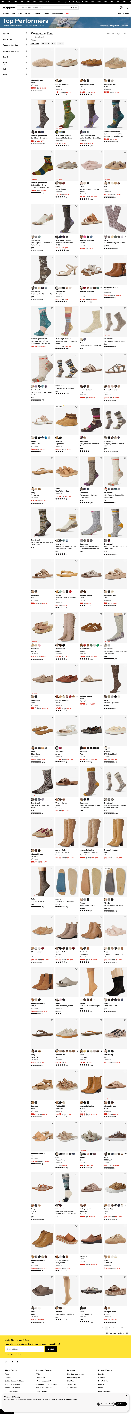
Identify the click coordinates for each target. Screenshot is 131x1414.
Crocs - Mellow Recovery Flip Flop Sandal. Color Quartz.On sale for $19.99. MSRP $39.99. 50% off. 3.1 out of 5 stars (91, 175)
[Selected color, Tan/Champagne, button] (32, 748)
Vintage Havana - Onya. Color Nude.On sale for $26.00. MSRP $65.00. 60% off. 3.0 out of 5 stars (115, 584)
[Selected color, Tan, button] (81, 80)
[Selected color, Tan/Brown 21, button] (32, 1205)
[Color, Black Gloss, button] (84, 1154)
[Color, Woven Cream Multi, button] (36, 489)
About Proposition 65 (44, 1388)
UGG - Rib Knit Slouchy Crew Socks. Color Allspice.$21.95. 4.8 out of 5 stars (115, 227)
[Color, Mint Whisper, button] (60, 591)
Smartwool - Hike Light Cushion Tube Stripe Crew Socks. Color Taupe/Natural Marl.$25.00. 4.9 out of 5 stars (115, 531)
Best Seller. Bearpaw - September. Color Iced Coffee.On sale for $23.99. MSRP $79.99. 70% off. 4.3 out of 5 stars (67, 429)
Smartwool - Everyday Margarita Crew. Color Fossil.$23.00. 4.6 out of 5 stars (67, 377)
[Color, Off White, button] (36, 645)
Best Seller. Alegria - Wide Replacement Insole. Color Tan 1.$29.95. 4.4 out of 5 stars (115, 889)
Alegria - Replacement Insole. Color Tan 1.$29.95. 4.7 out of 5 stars (91, 889)
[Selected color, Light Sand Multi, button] (57, 1051)
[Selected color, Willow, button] (57, 132)
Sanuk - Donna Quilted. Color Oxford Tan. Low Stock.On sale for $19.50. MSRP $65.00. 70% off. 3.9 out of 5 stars (67, 175)
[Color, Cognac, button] (84, 748)
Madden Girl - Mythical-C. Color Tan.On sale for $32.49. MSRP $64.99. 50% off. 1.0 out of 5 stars (67, 1094)
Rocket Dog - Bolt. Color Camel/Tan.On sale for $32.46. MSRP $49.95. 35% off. (115, 1042)
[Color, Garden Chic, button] (94, 1154)
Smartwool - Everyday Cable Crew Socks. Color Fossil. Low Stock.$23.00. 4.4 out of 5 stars (115, 328)
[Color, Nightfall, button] (109, 236)
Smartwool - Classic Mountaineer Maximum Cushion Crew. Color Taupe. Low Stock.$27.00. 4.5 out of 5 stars (115, 636)
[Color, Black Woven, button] (88, 1051)
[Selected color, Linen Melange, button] (105, 999)
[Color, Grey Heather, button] (112, 696)
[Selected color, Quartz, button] (81, 183)
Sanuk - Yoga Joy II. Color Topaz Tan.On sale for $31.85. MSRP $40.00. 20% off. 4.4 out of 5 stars (91, 1042)
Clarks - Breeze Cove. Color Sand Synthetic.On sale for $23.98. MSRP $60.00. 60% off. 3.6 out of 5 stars (42, 429)
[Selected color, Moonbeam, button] (32, 236)
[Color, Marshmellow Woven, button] (91, 1051)
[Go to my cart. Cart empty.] (126, 8)
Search (74, 7)
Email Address (12, 1349)
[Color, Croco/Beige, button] (70, 948)
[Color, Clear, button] (67, 288)
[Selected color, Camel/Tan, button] (105, 1051)
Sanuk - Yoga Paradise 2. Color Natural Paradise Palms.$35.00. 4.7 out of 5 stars (91, 1299)
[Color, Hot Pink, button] (84, 236)
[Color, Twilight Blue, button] (88, 489)
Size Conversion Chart (75, 1374)
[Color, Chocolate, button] (84, 80)
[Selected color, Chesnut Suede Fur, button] (81, 645)
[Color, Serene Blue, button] (45, 288)
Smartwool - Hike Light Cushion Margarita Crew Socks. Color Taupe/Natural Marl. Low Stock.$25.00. (42, 531)
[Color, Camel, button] (109, 1308)
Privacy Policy (72, 1399)
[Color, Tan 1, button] (122, 1205)
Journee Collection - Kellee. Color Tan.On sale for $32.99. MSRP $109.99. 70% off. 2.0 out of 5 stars (42, 1145)
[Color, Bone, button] (36, 999)
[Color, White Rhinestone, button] (36, 948)
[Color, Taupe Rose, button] (60, 1051)
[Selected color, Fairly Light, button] (57, 1308)
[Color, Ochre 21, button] (39, 1205)
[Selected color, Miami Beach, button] (81, 1154)
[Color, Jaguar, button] (118, 183)
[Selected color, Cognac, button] (81, 236)
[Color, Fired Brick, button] (63, 183)
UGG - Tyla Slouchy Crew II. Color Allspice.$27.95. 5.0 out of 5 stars (115, 688)
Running (101, 1384)
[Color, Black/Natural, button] (115, 1205)
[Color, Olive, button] (60, 183)
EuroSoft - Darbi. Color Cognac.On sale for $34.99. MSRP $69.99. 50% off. (91, 1248)
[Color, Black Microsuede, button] (94, 748)
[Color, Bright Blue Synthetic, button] (45, 437)
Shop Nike (104, 26)
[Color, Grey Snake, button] (45, 748)
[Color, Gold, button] (112, 386)
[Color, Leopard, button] (88, 645)
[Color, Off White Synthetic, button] (49, 437)
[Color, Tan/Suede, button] (60, 696)
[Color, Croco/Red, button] (73, 948)
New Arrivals (103, 1381)
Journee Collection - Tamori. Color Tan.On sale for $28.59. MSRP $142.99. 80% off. (115, 840)
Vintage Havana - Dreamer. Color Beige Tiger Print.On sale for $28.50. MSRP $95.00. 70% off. (42, 840)
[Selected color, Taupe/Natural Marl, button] (105, 540)
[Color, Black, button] (60, 80)
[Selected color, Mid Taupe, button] (57, 645)
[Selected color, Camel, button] (105, 80)
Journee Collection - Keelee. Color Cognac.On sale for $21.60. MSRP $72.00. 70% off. (91, 227)
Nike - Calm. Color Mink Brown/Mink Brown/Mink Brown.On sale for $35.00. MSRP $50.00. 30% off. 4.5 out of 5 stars (42, 1299)
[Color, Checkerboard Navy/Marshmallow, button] (115, 1154)
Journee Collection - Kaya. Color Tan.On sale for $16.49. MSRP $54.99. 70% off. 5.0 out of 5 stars (91, 72)
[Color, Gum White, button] (122, 1154)
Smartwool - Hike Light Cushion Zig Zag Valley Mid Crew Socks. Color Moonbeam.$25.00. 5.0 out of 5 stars (67, 531)
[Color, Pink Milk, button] (60, 999)
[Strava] (17, 1362)
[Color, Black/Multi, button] (112, 1256)
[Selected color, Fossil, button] (81, 489)
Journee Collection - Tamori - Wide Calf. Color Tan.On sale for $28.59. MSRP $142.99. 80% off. (67, 840)
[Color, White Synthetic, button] (67, 1154)
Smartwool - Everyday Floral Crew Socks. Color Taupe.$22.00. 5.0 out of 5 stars (42, 279)
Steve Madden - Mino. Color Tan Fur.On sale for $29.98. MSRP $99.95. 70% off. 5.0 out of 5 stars (42, 939)
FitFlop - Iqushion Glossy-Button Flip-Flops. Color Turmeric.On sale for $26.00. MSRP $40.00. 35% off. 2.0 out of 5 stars (67, 584)
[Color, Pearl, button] (39, 948)
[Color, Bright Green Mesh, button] (97, 645)
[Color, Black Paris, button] (63, 288)
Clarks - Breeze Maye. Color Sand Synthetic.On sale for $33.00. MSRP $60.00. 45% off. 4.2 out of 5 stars (67, 1145)
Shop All (125, 26)
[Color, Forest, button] (109, 1051)
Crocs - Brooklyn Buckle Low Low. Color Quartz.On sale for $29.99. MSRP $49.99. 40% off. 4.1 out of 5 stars (115, 939)
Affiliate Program (73, 1378)
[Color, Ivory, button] (63, 696)
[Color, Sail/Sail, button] (39, 1308)
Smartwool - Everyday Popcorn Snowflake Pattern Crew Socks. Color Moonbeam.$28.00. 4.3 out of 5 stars (115, 790)
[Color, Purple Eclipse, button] (36, 236)
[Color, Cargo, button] (109, 948)
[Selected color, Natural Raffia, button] (57, 288)
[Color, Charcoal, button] (36, 132)
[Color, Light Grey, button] (118, 999)
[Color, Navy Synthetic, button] (42, 437)
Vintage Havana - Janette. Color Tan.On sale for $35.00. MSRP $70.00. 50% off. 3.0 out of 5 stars (115, 1299)
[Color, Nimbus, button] (118, 696)
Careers (8, 1378)
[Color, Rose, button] (67, 696)
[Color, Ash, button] (84, 437)
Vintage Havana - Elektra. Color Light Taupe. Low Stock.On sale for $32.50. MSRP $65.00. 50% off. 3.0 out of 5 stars (115, 1094)
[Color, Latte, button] (112, 948)
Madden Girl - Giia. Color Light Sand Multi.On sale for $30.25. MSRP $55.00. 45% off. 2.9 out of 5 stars (67, 1042)
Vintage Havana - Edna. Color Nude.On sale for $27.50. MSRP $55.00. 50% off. (91, 688)
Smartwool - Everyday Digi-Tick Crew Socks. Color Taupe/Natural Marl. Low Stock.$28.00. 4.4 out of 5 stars (42, 790)
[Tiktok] (12, 1362)
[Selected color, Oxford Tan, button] (57, 183)
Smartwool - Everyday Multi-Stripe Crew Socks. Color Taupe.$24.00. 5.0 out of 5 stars (91, 429)
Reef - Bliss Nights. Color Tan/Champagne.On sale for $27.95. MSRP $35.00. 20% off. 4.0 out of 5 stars (42, 739)
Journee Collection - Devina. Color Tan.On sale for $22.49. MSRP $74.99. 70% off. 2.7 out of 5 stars (115, 279)
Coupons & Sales (11, 1391)
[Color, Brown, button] (94, 288)
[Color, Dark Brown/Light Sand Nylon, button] (67, 1051)
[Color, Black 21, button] (36, 1205)
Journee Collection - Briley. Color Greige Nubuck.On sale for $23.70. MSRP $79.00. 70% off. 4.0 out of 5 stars (115, 377)
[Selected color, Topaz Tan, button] (81, 1051)
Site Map (70, 1381)
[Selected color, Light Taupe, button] (105, 1102)
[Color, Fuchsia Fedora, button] (94, 1051)
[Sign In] (121, 8)
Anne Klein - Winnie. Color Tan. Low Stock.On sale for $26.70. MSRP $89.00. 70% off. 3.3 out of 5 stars (42, 636)
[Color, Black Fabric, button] (63, 645)
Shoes (100, 1388)
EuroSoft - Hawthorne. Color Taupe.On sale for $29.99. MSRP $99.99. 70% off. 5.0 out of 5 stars (91, 939)
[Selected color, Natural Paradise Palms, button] (81, 1308)
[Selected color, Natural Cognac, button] (81, 386)
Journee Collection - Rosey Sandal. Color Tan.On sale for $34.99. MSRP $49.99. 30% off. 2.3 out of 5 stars (67, 1248)
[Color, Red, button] (84, 288)
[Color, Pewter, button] (88, 748)
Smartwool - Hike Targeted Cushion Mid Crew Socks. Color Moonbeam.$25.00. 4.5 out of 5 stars (115, 480)
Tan (59, 43)
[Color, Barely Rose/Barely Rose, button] (36, 1308)
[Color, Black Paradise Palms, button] (84, 1308)
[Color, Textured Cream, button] (109, 1256)
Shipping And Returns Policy (46, 1384)
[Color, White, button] (60, 1256)
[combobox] (43, 8)
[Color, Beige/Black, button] (112, 183)
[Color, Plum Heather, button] (63, 236)
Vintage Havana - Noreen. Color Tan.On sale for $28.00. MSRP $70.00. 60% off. (67, 790)
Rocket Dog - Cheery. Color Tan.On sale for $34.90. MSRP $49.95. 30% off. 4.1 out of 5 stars (115, 1196)
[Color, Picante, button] (88, 540)
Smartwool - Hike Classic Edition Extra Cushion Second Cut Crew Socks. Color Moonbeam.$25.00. (91, 531)
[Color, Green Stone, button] (115, 236)
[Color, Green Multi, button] (91, 645)
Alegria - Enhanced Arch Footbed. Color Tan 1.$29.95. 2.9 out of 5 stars (67, 889)
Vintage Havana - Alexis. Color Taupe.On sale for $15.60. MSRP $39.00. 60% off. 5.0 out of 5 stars (42, 72)
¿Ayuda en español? (43, 1381)
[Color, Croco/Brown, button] (45, 1256)
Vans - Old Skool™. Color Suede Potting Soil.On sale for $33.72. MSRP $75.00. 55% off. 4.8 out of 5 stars (115, 1145)
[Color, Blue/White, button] (70, 288)
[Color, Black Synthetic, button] (36, 437)
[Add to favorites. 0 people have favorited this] (52, 49)
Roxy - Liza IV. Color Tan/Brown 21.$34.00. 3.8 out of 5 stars (42, 1196)
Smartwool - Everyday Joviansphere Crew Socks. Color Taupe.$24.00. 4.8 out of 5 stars (115, 429)
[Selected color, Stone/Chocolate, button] (105, 183)
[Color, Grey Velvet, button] (91, 748)
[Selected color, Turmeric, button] (57, 591)
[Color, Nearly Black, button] (84, 999)
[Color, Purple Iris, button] (42, 288)
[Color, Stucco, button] (84, 183)
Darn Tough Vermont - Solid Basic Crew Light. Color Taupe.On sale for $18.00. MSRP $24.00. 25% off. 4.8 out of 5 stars (42, 123)
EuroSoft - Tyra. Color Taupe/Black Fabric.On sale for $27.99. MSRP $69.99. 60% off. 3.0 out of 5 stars (91, 739)
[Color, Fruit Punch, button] (91, 1154)
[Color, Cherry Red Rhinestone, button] (42, 948)
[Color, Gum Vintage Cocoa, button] (118, 1154)
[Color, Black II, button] (60, 437)
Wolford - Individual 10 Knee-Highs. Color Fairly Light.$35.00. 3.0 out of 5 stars (67, 1299)
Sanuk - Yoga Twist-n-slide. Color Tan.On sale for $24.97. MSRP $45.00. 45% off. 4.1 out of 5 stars (67, 480)
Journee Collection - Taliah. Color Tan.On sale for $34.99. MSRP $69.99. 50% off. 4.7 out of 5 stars (42, 1248)
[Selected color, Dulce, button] (57, 999)
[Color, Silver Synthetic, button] (63, 1154)
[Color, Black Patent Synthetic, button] (39, 437)
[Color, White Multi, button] (94, 645)
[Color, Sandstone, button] (118, 948)
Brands (101, 1374)
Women (44, 43)
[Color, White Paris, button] (60, 288)
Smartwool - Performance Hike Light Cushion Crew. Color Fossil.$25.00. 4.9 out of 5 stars (91, 480)
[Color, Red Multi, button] (84, 645)
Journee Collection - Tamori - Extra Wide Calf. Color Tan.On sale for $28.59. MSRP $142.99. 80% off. (91, 840)
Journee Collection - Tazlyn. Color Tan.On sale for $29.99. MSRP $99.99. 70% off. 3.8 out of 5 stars (42, 991)
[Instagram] (6, 1362)
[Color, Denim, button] (42, 132)
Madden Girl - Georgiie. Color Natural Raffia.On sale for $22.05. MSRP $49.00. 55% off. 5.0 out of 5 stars (67, 279)
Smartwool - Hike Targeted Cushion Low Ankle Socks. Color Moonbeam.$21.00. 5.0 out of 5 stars (42, 227)
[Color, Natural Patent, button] (42, 748)
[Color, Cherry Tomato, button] (70, 591)
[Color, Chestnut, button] (84, 1205)
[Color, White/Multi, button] (115, 1256)
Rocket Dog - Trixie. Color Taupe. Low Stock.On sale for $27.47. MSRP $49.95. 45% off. (42, 688)
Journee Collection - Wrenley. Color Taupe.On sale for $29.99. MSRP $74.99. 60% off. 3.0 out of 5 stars (67, 939)
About (7, 1374)
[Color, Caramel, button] (81, 999)
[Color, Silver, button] (91, 288)
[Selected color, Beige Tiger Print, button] (32, 850)
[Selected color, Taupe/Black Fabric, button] (81, 748)
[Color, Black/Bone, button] (60, 1102)
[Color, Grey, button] (112, 80)
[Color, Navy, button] (91, 236)
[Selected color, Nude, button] (105, 591)
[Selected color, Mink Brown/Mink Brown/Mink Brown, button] (32, 1308)
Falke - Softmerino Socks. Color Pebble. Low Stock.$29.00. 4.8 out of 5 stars (42, 889)
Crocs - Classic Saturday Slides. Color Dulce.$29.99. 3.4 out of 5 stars (67, 991)
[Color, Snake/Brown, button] (88, 1102)
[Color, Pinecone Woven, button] (97, 1051)
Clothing (101, 1378)
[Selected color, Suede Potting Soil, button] (105, 1154)
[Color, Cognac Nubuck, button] (118, 386)
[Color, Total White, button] (109, 748)
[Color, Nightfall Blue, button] (118, 437)
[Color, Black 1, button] (63, 999)
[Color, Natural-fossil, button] (115, 437)
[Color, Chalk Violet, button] (84, 339)
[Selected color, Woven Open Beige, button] (32, 489)
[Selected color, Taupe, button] (32, 132)
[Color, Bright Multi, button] (70, 1051)
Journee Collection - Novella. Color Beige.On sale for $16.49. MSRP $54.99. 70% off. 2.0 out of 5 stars (67, 72)
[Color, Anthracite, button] (112, 999)
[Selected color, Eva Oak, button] (32, 1051)
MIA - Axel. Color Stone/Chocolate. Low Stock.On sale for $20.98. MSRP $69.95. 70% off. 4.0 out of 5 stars (115, 175)
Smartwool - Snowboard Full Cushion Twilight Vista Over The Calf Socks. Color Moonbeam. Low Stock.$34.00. (67, 1196)
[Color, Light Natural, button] (63, 1102)
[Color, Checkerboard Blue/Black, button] (112, 1154)
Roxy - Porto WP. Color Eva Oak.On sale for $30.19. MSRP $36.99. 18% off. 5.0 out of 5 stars (42, 1042)
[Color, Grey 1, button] (84, 899)
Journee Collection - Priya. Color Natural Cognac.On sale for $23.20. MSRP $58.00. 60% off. (91, 377)
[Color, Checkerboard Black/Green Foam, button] (109, 1154)
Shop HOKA (114, 26)
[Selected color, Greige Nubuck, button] (105, 386)
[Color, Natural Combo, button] (109, 1205)
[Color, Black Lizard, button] (115, 386)
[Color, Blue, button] (97, 288)
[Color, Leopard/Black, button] (109, 183)
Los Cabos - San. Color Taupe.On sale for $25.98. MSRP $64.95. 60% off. (42, 584)
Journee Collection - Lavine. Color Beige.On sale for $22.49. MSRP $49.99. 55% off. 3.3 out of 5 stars (91, 279)
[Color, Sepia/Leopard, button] (122, 948)
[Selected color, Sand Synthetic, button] (32, 437)
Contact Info (40, 1378)
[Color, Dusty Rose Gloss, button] (88, 1154)
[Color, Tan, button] (88, 288)
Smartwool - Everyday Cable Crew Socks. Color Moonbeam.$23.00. (91, 328)
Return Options (41, 1391)
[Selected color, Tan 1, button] (81, 899)
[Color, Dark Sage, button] (84, 540)
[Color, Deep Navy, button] (67, 540)
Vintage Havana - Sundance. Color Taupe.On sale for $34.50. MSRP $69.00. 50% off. (91, 1196)
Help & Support (123, 14)
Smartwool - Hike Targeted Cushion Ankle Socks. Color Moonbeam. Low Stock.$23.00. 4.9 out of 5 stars (42, 377)
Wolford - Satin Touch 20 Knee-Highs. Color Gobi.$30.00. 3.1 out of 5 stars (91, 991)
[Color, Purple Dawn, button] (36, 386)
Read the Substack (76, 2)
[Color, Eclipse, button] (60, 236)
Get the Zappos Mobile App (15, 1381)
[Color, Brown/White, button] (36, 748)
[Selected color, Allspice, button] (105, 236)
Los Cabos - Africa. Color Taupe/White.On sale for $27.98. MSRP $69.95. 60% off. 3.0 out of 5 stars (67, 739)
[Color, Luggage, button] (88, 948)
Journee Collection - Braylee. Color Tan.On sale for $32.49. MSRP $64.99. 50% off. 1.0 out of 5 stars (91, 1094)
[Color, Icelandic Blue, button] (122, 236)
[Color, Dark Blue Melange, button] (122, 999)
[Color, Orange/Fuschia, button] (60, 748)
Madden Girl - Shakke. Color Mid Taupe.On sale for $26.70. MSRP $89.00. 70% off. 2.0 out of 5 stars (67, 636)
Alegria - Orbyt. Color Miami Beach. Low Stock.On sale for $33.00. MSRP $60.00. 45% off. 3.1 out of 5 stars (91, 1145)
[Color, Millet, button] (112, 236)
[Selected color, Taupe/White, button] (57, 748)
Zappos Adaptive (104, 1391)
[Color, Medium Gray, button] (39, 236)
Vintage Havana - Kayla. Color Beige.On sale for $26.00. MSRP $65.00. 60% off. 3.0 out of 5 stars (91, 584)
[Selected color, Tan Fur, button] (32, 948)
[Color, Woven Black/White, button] (39, 489)
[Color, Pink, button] (39, 645)
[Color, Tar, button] (115, 696)
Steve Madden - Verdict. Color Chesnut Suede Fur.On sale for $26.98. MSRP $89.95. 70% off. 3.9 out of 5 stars (91, 636)
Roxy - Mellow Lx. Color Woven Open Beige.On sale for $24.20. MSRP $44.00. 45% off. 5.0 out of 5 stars (42, 480)
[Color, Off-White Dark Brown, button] (73, 1051)
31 (122, 1328)
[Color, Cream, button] (63, 591)
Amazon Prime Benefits (13, 1384)
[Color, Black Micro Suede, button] (88, 899)
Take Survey (71, 1384)
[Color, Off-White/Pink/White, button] (115, 183)
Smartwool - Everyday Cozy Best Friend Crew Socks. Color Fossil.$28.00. (91, 790)
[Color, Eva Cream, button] (39, 1051)
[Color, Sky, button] (60, 132)
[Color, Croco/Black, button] (67, 948)
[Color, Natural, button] (39, 288)
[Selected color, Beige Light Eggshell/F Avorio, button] (105, 748)
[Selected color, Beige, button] (57, 80)
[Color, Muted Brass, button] (109, 696)
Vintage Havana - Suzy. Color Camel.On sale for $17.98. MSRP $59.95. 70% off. (115, 72)
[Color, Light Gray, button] (118, 489)
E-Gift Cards (72, 1388)
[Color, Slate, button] (88, 132)
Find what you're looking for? (115, 1333)
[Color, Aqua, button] (84, 132)
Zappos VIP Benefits (12, 1388)
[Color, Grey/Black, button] (118, 236)
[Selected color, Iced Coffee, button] (57, 437)
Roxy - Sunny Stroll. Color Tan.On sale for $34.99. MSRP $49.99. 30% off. (115, 1248)
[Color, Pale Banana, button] (84, 1051)
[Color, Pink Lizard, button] (109, 386)
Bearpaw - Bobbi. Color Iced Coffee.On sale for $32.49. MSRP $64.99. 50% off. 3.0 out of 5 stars (42, 1094)
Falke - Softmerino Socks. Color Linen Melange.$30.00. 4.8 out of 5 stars (115, 991)
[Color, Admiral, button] (88, 999)
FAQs (38, 1374)
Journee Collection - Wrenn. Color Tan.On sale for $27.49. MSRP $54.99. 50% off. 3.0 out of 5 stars (67, 688)
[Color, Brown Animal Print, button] (36, 850)
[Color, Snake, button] (73, 696)
